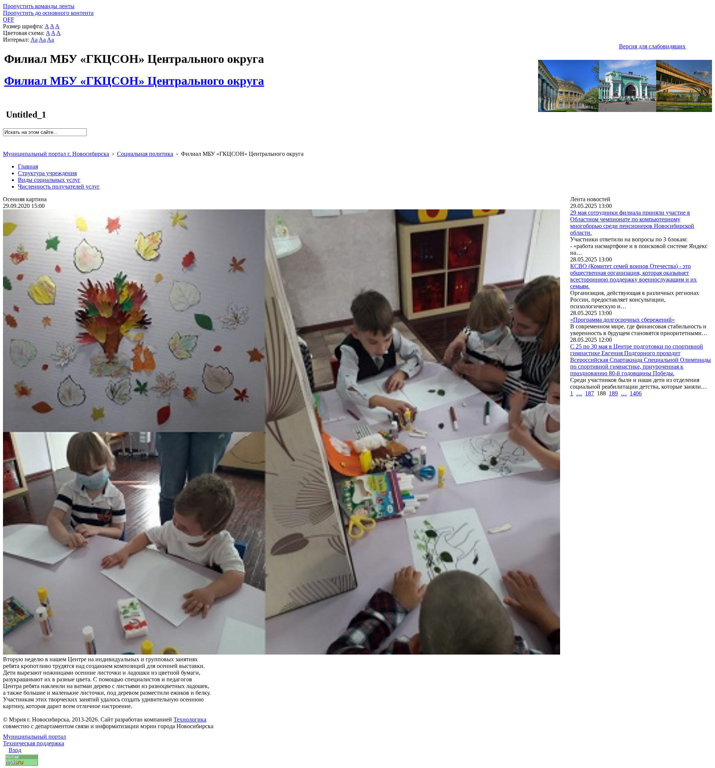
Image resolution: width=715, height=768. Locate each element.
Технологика (190, 719)
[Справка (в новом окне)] (6, 146)
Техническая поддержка (33, 743)
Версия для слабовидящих (652, 46)
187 (589, 393)
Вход (15, 750)
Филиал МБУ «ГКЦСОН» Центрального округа (134, 76)
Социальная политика (145, 154)
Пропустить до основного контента (48, 13)
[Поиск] (5, 139)
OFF (8, 19)
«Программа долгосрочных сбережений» (622, 319)
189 (613, 393)
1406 (636, 393)
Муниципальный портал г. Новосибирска (56, 154)
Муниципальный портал (34, 736)
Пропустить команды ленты (38, 6)
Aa (34, 39)
